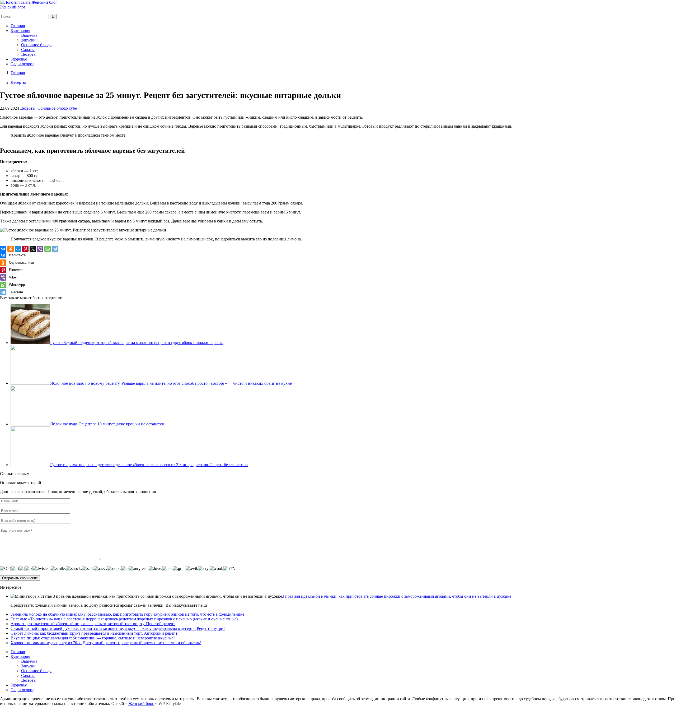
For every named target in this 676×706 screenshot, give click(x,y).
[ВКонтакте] (3, 249)
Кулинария (20, 30)
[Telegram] (55, 249)
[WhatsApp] (47, 249)
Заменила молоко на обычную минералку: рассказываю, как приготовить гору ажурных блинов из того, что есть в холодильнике (127, 614)
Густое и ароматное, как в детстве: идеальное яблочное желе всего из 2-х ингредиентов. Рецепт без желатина (149, 464)
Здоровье (19, 59)
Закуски (28, 40)
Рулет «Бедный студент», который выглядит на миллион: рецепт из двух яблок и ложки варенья (136, 342)
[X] (33, 249)
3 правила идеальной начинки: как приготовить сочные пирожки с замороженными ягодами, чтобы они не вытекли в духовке (396, 596)
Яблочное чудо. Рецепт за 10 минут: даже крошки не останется (107, 424)
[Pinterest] (25, 249)
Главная (18, 26)
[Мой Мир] (18, 249)
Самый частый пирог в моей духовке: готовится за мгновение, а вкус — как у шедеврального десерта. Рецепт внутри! (118, 628)
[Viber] (40, 249)
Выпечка (29, 35)
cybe (73, 108)
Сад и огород (22, 64)
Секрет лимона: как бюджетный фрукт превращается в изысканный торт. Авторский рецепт (94, 633)
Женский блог (13, 7)
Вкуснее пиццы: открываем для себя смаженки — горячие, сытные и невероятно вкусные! (93, 638)
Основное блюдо (36, 45)
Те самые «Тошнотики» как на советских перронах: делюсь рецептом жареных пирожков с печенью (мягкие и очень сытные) (124, 619)
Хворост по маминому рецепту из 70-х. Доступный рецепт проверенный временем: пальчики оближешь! (106, 642)
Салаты (28, 49)
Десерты (28, 54)
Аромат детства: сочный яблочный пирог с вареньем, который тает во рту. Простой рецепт (93, 623)
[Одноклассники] (10, 249)
